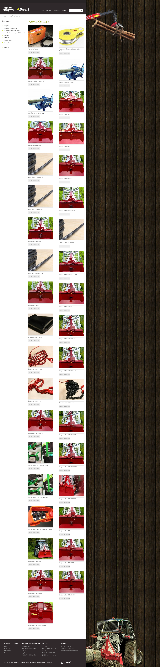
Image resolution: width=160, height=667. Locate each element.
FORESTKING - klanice (49, 648)
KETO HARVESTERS (48, 653)
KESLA (44, 650)
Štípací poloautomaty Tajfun (12, 30)
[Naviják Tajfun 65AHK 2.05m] (71, 368)
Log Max (24, 653)
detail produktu (34, 52)
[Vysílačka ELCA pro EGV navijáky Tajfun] (40, 526)
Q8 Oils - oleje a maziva (49, 655)
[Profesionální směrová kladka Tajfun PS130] (71, 46)
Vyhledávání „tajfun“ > (14, 16)
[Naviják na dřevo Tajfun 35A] (40, 78)
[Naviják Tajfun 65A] (40, 302)
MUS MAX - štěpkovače (29, 655)
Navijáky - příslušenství (10, 28)
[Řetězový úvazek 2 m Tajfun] (71, 400)
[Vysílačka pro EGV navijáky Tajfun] (40, 462)
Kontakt (64, 10)
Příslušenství (7, 45)
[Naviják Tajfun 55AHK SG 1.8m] (71, 272)
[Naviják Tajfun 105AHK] (40, 590)
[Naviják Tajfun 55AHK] (71, 176)
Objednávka (56, 10)
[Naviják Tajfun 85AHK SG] (71, 560)
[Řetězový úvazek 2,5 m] (40, 366)
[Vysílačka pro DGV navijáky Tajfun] (40, 494)
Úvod (42, 10)
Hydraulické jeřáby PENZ (29, 648)
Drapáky (6, 35)
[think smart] (66, 662)
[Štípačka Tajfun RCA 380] (71, 79)
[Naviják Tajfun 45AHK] (40, 142)
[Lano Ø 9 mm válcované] (40, 174)
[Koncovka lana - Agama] (40, 334)
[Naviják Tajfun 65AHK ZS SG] (71, 496)
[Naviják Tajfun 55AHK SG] (40, 238)
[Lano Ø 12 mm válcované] (40, 270)
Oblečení (6, 47)
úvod (5, 16)
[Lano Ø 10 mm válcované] (71, 240)
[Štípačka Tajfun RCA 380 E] (40, 110)
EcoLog (24, 650)
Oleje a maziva (8, 40)
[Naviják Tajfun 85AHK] (40, 558)
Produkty (48, 10)
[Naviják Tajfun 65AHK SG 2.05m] (71, 464)
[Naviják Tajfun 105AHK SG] (71, 592)
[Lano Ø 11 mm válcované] (40, 206)
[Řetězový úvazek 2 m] (40, 398)
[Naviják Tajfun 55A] (71, 143)
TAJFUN (44, 646)
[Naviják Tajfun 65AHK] (71, 304)
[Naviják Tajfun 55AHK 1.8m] (71, 208)
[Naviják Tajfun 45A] (71, 111)
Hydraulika (7, 42)
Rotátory (6, 38)
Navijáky (6, 26)
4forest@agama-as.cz (71, 650)
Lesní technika (26, 646)
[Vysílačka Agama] (40, 46)
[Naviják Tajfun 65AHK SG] (40, 430)
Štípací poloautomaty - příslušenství (14, 33)
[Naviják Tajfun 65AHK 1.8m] (71, 336)
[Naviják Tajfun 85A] (71, 528)
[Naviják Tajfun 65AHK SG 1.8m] (71, 432)
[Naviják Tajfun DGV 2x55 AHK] (40, 622)
